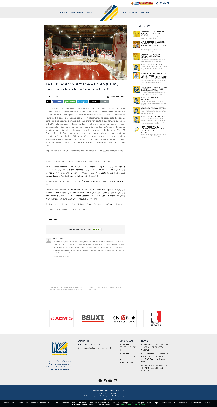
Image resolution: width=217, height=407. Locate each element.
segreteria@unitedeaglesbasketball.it (95, 348)
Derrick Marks (66, 167)
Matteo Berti (51, 173)
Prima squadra (116, 97)
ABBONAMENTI (128, 362)
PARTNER (145, 12)
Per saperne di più (129, 404)
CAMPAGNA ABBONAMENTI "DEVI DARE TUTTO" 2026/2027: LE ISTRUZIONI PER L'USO (154, 89)
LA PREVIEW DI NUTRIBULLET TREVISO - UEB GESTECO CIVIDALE (152, 56)
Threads (95, 102)
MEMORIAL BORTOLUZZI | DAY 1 (128, 347)
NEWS (124, 12)
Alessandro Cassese (80, 196)
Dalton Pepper (73, 190)
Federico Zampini (97, 167)
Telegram (83, 102)
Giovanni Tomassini (76, 170)
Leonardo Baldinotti (79, 176)
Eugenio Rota (108, 193)
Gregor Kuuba (52, 176)
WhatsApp (71, 102)
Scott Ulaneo (107, 173)
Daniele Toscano (105, 170)
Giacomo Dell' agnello (103, 190)
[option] (61, 319)
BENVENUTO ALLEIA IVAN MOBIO (153, 117)
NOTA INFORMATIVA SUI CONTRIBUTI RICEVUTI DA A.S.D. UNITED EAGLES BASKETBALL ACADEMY (153, 129)
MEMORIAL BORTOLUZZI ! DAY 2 (128, 356)
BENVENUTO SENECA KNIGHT (152, 65)
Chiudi (142, 404)
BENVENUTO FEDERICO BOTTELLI (153, 108)
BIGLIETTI (90, 12)
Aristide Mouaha (53, 199)
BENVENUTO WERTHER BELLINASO (149, 98)
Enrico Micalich (79, 199)
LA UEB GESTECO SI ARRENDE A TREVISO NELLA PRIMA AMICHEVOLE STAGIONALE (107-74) (153, 44)
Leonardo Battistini (80, 193)
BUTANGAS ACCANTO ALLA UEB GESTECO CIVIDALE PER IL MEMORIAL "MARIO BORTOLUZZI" (154, 75)
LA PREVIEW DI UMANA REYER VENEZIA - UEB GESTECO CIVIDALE (152, 33)
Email (106, 102)
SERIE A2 (81, 12)
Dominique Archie (79, 173)
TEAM (72, 12)
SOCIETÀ (64, 12)
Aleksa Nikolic (52, 193)
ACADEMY (134, 12)
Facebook (58, 102)
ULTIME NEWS (142, 26)
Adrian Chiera (52, 196)
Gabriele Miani (108, 196)
